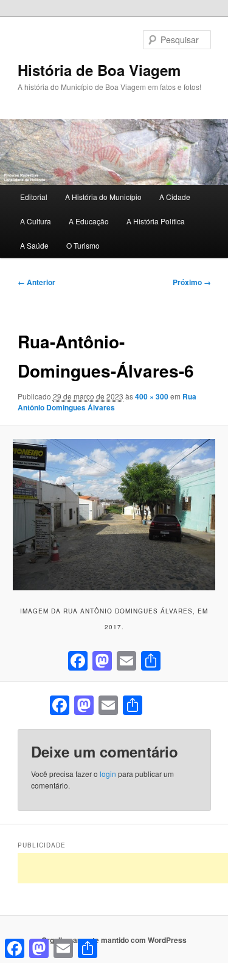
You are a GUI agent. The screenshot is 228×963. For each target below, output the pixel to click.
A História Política (155, 221)
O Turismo (83, 245)
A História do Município (103, 197)
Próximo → (192, 282)
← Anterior (36, 282)
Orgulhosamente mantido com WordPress (114, 939)
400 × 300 (151, 396)
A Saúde (34, 245)
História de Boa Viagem (99, 70)
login (108, 773)
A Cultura (35, 221)
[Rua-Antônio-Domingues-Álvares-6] (114, 514)
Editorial (33, 197)
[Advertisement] (123, 868)
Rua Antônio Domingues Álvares (107, 402)
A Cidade (174, 197)
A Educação (89, 221)
